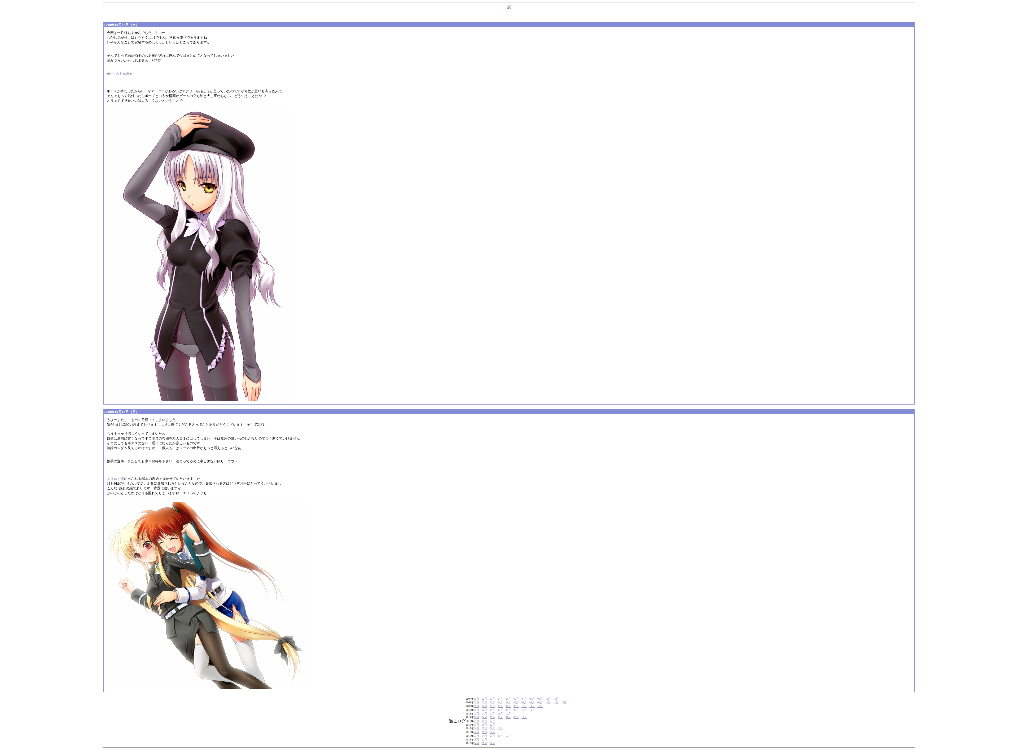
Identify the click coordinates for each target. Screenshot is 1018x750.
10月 (548, 698)
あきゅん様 (115, 479)
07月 (524, 698)
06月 (516, 698)
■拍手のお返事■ (119, 74)
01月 (476, 698)
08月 (532, 698)
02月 (484, 698)
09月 (540, 698)
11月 (556, 698)
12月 (564, 702)
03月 (492, 698)
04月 (500, 698)
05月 (508, 698)
